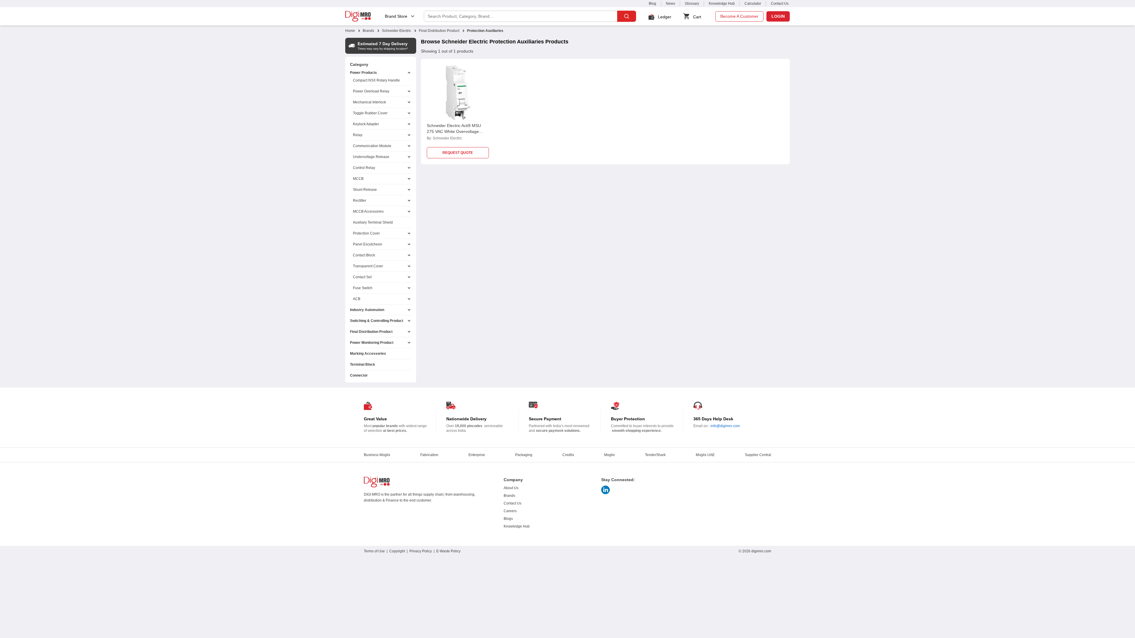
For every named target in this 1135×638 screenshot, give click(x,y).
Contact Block (364, 255)
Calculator (753, 3)
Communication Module (372, 146)
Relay (357, 135)
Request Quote (457, 153)
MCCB (358, 179)
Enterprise (476, 455)
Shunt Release (365, 190)
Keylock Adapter (366, 124)
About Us (511, 488)
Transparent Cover (368, 266)
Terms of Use (374, 551)
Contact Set (362, 277)
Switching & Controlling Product (376, 321)
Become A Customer (739, 16)
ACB (356, 299)
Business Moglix (377, 455)
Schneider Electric (396, 31)
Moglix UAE (705, 455)
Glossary (692, 3)
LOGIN (778, 16)
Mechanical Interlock (369, 102)
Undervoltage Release (371, 157)
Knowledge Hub (722, 3)
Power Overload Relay (371, 91)
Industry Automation (367, 310)
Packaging (523, 455)
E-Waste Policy (448, 551)
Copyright (397, 551)
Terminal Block (362, 364)
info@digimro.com (725, 426)
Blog (652, 3)
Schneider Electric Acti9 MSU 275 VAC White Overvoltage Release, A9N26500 (454, 131)
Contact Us (780, 3)
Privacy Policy (420, 551)
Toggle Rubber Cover (370, 113)
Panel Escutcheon (367, 244)
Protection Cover (366, 233)
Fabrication (429, 455)
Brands (368, 31)
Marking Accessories (368, 353)
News (670, 3)
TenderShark (655, 455)
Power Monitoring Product (371, 343)
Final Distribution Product (439, 31)
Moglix (609, 455)
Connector (359, 375)
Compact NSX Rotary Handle (376, 80)
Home (350, 31)
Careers (510, 511)
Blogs (508, 519)
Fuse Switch (362, 288)
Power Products (363, 73)
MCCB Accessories (368, 211)
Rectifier (359, 200)
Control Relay (364, 168)
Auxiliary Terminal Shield (373, 222)
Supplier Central (758, 455)
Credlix (568, 455)
